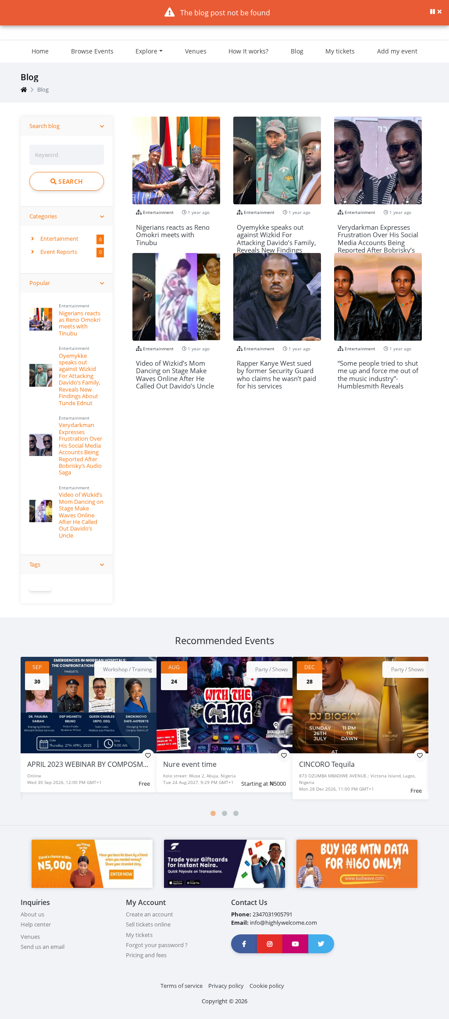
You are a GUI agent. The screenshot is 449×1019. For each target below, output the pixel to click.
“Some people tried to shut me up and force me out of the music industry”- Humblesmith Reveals (378, 367)
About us (32, 914)
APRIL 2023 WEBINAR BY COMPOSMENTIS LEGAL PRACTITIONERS (132, 764)
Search (70, 181)
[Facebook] (244, 943)
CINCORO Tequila (327, 764)
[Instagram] (270, 943)
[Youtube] (295, 943)
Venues (196, 51)
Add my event (397, 51)
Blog (297, 51)
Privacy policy (226, 986)
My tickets (340, 51)
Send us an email (42, 947)
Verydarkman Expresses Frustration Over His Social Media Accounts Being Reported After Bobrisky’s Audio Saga (80, 448)
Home (40, 51)
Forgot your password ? (157, 945)
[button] (213, 813)
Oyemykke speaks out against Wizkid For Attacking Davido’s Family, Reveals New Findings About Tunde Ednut (79, 379)
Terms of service (181, 986)
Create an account (149, 914)
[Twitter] (321, 943)
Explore (146, 51)
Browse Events (92, 51)
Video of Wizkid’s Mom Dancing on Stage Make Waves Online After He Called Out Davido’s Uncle (81, 515)
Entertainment (58, 238)
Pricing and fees (146, 955)
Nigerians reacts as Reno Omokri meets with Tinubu (79, 323)
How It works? (248, 51)
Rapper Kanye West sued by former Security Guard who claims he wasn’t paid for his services (276, 367)
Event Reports (58, 252)
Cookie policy (266, 986)
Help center (36, 924)
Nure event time (190, 764)
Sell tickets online (148, 924)
